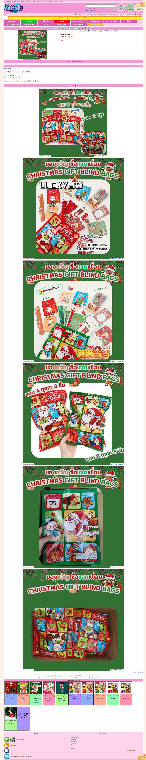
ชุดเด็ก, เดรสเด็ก (95, 21)
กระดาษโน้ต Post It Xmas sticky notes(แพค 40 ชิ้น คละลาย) (36, 697)
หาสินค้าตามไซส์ (95, 24)
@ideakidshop (75, 18)
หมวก (110, 8)
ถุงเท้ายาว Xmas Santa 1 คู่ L (100, 696)
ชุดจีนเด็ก (62, 21)
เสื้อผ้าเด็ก (77, 737)
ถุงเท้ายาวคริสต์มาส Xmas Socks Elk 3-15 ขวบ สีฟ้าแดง (61, 696)
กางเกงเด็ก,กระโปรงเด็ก (12, 24)
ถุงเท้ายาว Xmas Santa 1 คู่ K (75, 696)
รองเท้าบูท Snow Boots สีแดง (11, 721)
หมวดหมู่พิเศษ (12, 21)
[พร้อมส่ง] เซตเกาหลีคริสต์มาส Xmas (10, 696)
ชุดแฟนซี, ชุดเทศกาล (79, 21)
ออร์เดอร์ (103, 15)
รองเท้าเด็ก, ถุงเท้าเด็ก (112, 21)
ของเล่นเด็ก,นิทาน (62, 24)
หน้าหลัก (79, 15)
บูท (107, 8)
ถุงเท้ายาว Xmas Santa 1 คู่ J (113, 696)
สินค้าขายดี (29, 21)
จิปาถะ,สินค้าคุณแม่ (78, 24)
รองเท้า (105, 8)
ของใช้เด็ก (45, 24)
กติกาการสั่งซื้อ (91, 15)
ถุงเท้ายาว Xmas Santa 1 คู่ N (87, 696)
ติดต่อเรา (130, 15)
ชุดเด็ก (72, 746)
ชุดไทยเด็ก (45, 21)
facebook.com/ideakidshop (16, 751)
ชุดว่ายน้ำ (109, 10)
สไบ (106, 10)
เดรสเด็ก (73, 748)
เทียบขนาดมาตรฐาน (116, 15)
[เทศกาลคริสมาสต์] (76, 61)
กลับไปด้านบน (138, 672)
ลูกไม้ (103, 10)
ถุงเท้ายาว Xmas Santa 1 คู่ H (126, 696)
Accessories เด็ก (29, 24)
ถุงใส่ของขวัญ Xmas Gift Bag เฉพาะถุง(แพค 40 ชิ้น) (23, 696)
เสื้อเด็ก (129, 21)
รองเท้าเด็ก (73, 741)
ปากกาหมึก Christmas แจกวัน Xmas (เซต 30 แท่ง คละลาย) (49, 696)
